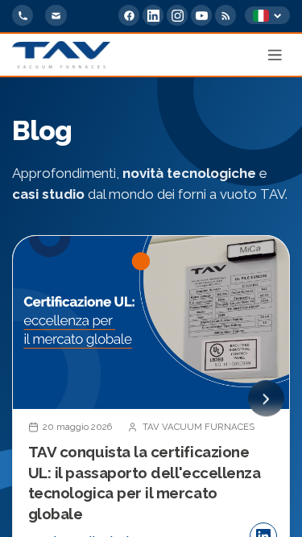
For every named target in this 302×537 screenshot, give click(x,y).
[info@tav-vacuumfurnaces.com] (55, 15)
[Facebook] (128, 15)
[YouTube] (201, 15)
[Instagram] (177, 15)
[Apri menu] (275, 54)
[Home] (61, 54)
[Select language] (267, 15)
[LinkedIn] (153, 15)
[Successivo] (266, 399)
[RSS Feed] (225, 15)
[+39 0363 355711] (22, 15)
